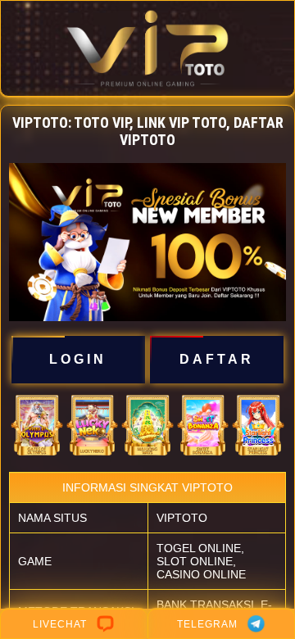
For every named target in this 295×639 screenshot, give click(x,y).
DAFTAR (216, 359)
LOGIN (78, 359)
